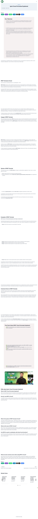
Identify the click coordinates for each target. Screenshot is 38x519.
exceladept (4, 480)
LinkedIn (14, 14)
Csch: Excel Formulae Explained (23, 477)
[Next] (35, 480)
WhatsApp (10, 14)
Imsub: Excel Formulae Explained (4, 477)
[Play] (30, 379)
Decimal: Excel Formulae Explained (6, 468)
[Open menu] (36, 1)
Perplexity (6, 14)
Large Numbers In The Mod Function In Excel (30, 468)
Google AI (22, 14)
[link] (6, 373)
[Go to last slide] (2, 480)
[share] (26, 372)
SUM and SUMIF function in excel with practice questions (16, 372)
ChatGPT (2, 14)
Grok (19, 14)
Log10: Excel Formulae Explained (14, 477)
